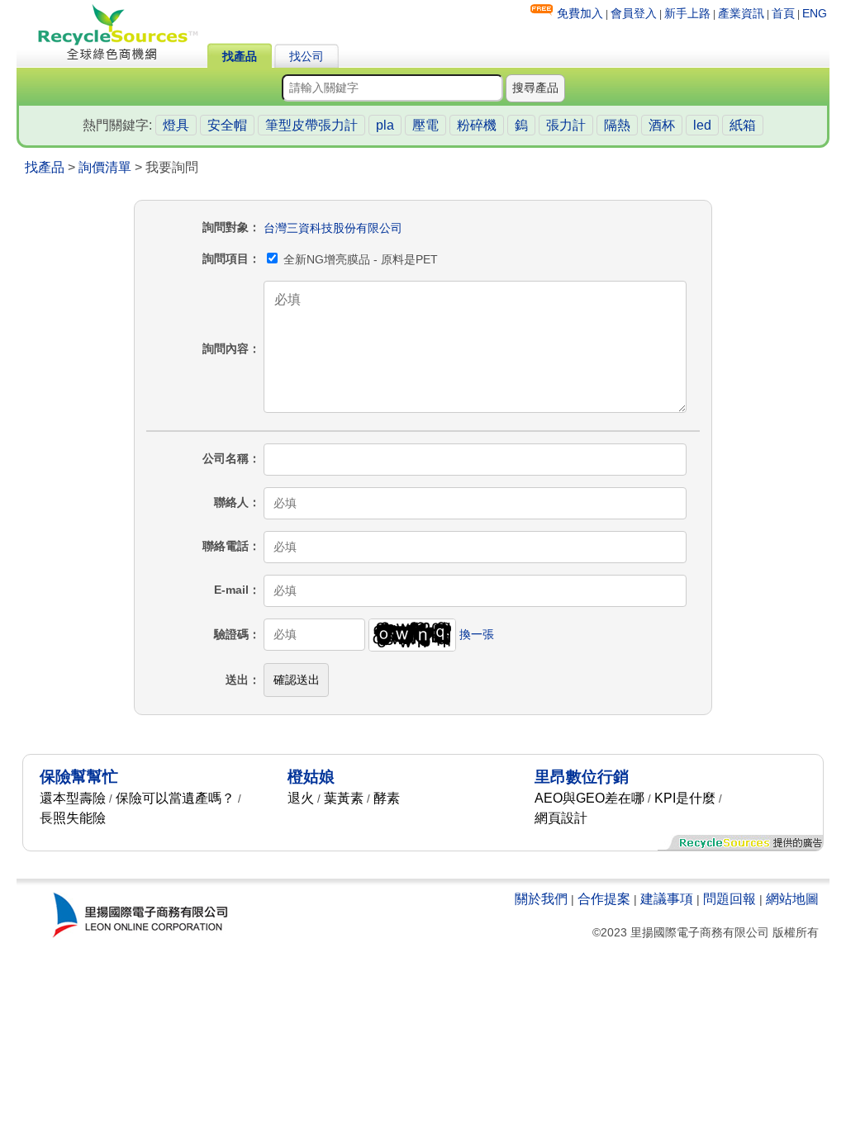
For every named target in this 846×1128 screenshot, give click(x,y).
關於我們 (541, 899)
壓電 (425, 125)
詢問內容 (225, 348)
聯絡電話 (225, 545)
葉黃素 (344, 798)
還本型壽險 (73, 798)
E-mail (231, 589)
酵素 (386, 798)
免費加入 (580, 13)
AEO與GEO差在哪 (589, 798)
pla (385, 125)
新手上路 (687, 13)
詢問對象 (225, 227)
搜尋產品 (535, 87)
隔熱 (617, 125)
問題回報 (729, 899)
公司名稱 (225, 458)
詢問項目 (225, 258)
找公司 (306, 56)
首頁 (783, 13)
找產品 (239, 56)
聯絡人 (231, 502)
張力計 (566, 125)
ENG (814, 13)
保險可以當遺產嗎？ (175, 798)
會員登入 (634, 13)
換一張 (476, 634)
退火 (301, 798)
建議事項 (666, 899)
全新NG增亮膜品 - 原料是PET (359, 259)
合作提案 (603, 899)
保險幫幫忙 (79, 776)
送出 (237, 679)
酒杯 (662, 125)
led (702, 125)
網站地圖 (792, 899)
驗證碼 (231, 634)
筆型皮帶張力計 (311, 125)
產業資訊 (741, 13)
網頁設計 (561, 818)
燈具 (176, 125)
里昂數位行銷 (582, 776)
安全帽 (227, 125)
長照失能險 (73, 818)
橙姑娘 (311, 776)
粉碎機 (477, 125)
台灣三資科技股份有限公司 (333, 228)
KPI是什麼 (684, 798)
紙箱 (743, 125)
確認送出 (296, 679)
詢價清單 (104, 167)
